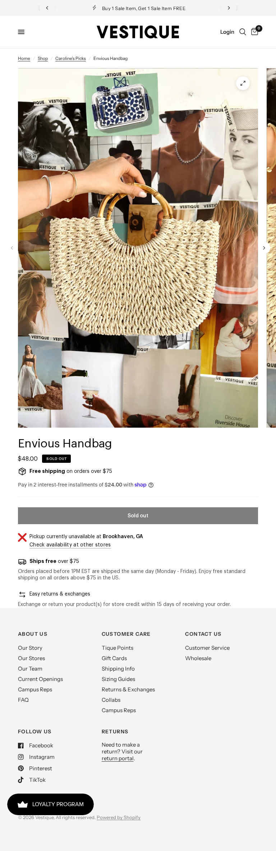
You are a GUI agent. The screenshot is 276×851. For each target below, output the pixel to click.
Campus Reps (35, 689)
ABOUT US (32, 633)
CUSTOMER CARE (126, 633)
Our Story (30, 647)
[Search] (243, 32)
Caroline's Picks (70, 58)
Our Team (30, 668)
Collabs (111, 699)
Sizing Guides (118, 679)
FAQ (23, 699)
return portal (118, 758)
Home (24, 58)
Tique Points (117, 647)
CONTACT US (203, 633)
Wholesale (198, 658)
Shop (43, 58)
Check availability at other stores (70, 544)
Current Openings (40, 679)
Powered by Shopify (119, 817)
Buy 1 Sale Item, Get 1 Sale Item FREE (143, 8)
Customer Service (207, 647)
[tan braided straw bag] (243, 83)
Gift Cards (114, 658)
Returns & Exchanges (128, 689)
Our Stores (31, 658)
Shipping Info (118, 668)
